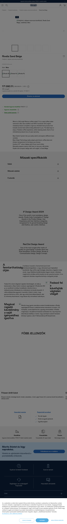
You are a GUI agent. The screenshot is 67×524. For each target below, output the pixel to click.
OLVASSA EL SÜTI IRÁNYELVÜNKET (12, 513)
